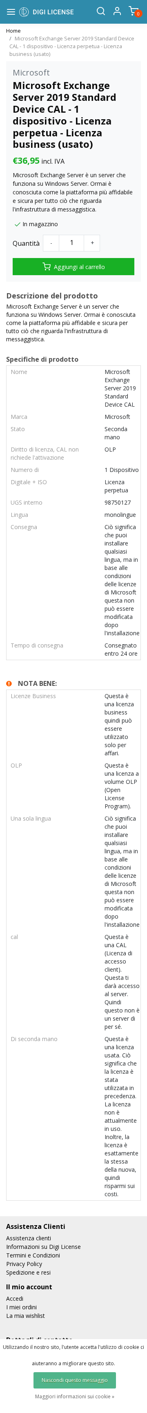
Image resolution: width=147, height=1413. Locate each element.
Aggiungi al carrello (79, 267)
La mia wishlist (25, 1316)
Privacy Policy (24, 1264)
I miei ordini (21, 1307)
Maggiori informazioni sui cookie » (74, 1396)
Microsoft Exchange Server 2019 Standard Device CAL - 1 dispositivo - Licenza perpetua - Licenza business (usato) (71, 46)
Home (13, 30)
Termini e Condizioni (33, 1255)
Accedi (14, 1298)
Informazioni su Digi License (43, 1247)
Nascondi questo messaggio (75, 1380)
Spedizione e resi (28, 1272)
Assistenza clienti (28, 1238)
